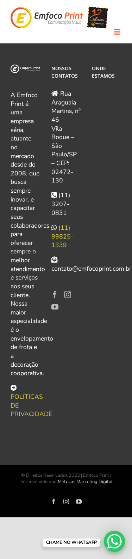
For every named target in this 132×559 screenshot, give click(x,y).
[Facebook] (54, 294)
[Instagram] (67, 294)
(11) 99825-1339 (62, 236)
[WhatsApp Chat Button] (114, 541)
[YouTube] (54, 307)
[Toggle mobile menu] (117, 32)
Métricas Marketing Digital (85, 482)
